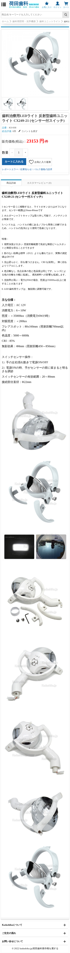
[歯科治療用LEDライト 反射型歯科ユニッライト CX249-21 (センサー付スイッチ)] (35, 63)
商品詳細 (11, 183)
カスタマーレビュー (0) (39, 183)
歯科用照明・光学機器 (24, 21)
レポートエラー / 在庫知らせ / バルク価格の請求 (27, 169)
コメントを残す (29, 131)
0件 (14, 131)
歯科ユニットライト (49, 21)
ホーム (5, 21)
